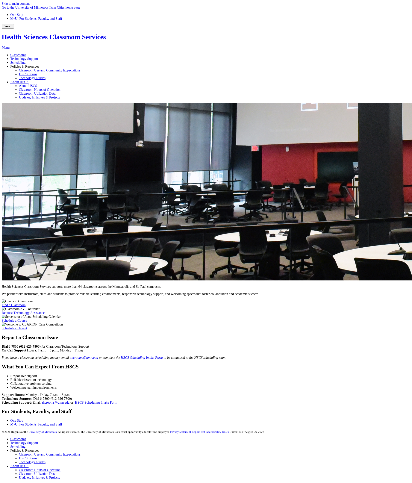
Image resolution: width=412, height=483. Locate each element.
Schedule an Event (14, 328)
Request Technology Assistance (23, 313)
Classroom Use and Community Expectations (49, 454)
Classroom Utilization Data (37, 473)
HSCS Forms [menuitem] (28, 74)
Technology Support (24, 443)
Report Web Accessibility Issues (210, 431)
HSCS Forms (28, 458)
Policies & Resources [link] (24, 66)
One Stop (16, 15)
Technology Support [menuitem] (24, 59)
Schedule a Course (14, 320)
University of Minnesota (43, 431)
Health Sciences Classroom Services (54, 37)
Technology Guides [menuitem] (32, 78)
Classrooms (18, 439)
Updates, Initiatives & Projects (39, 477)
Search (7, 26)
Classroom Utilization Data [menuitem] (37, 93)
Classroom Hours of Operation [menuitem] (40, 89)
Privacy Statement (180, 431)
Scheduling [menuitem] (18, 62)
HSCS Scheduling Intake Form (96, 402)
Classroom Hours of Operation (40, 470)
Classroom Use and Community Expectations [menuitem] (49, 70)
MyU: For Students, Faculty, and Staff (36, 18)
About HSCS (19, 466)
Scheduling (18, 446)
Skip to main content (16, 3)
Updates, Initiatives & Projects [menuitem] (39, 97)
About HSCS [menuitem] (19, 82)
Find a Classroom (14, 305)
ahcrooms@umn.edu (55, 402)
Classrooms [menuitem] (18, 55)
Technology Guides (32, 462)
